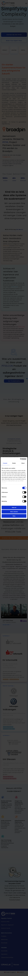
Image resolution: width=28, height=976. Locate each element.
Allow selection (14, 511)
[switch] (24, 492)
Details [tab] (14, 463)
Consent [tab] (5, 463)
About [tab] (23, 463)
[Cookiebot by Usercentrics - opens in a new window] (20, 459)
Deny (14, 515)
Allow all (14, 507)
